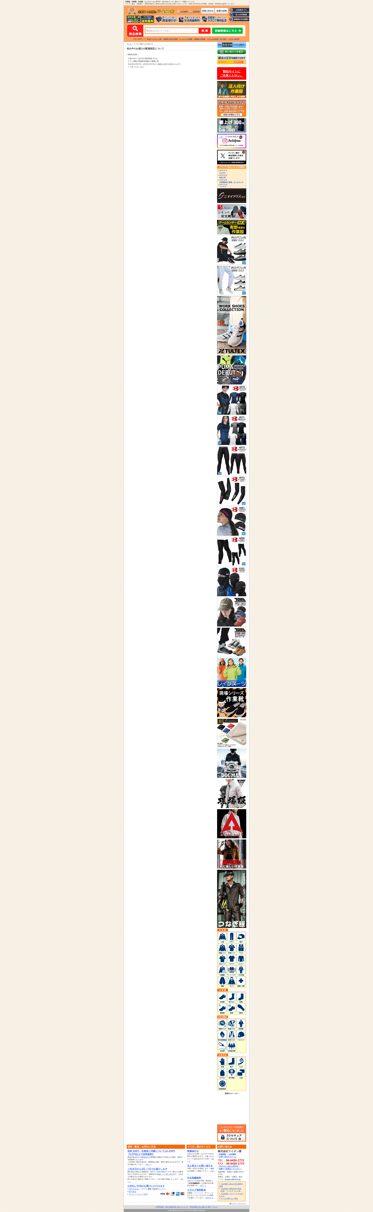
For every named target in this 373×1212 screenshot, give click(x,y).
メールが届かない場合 (229, 1198)
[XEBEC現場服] (231, 807)
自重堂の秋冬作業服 (170, 39)
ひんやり (222, 172)
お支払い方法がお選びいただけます (146, 1186)
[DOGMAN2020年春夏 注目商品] (231, 776)
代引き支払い (134, 1189)
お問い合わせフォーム (227, 1157)
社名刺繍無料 (194, 1178)
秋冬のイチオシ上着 (154, 39)
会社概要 (184, 12)
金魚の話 (222, 177)
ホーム (129, 44)
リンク (215, 1207)
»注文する (209, 1198)
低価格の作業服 (199, 39)
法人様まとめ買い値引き (200, 1165)
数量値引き (145, 1157)
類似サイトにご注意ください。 (231, 73)
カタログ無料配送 (196, 1190)
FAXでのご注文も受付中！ (229, 1166)
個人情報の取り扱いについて (177, 1207)
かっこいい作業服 (186, 39)
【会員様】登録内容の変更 (230, 1189)
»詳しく (148, 1164)
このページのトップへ (239, 1203)
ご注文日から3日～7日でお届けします (147, 1169)
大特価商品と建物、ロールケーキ (231, 182)
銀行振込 (132, 1191)
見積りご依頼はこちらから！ (230, 1169)
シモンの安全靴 (212, 39)
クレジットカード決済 (138, 1194)
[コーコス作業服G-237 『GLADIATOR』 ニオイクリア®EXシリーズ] (231, 746)
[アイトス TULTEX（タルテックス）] (231, 353)
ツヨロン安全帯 (233, 39)
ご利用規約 (159, 1207)
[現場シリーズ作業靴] (231, 716)
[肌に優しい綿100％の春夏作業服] (231, 867)
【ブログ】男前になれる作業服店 (232, 167)
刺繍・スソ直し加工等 (166, 1174)
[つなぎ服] (231, 927)
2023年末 (222, 187)
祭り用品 (223, 39)
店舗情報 (196, 12)
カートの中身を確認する (231, 51)
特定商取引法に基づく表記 (200, 1207)
